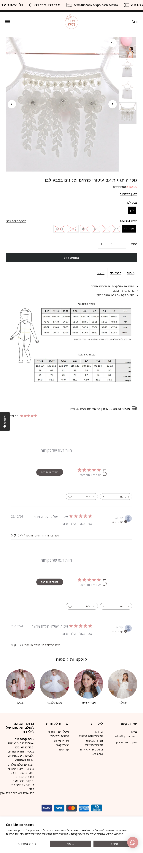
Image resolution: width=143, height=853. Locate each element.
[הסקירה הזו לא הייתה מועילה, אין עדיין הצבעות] (15, 535)
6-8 (96, 229)
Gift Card (97, 754)
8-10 (85, 229)
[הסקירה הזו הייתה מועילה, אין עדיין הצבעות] (21, 535)
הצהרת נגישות (94, 740)
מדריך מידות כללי (16, 221)
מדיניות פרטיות (15, 834)
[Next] (112, 104)
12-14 (59, 229)
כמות (134, 244)
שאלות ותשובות (59, 736)
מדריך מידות (61, 740)
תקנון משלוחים (128, 194)
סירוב (114, 844)
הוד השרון (122, 742)
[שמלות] (122, 684)
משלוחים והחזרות (58, 731)
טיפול (130, 273)
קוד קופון (63, 749)
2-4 (116, 229)
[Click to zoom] (112, 43)
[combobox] (116, 496)
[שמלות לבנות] (54, 684)
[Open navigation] (33, 21)
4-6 (106, 229)
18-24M (129, 229)
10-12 (73, 229)
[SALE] (20, 684)
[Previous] (12, 104)
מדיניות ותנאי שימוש (91, 736)
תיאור (100, 273)
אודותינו (98, 731)
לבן (132, 210)
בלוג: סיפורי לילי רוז (91, 749)
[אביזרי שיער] (88, 684)
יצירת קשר (62, 745)
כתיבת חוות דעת (49, 472)
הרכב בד (115, 273)
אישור (70, 844)
